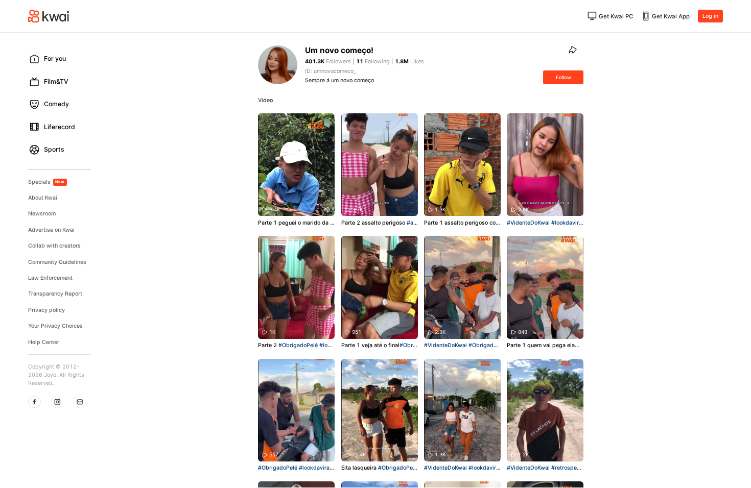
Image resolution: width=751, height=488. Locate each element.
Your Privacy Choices (55, 326)
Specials (46, 182)
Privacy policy (46, 310)
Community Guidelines (57, 262)
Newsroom (42, 213)
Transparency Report (55, 293)
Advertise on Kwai (51, 230)
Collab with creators (54, 245)
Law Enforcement (50, 278)
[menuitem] (62, 58)
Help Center (43, 342)
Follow (563, 77)
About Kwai (42, 197)
